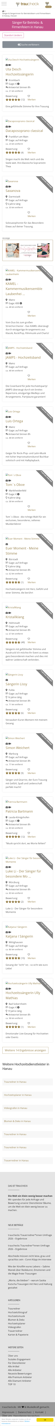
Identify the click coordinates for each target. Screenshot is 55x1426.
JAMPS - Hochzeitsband (23, 357)
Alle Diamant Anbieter (19, 1380)
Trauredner (14, 1308)
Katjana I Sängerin (19, 936)
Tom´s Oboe (15, 484)
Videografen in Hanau (15, 1108)
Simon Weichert (17, 748)
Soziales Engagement (19, 1359)
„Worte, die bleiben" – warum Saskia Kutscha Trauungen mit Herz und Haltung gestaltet (30, 1284)
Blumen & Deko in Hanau (17, 1121)
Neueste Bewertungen (20, 1373)
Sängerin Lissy (16, 684)
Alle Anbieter (15, 1370)
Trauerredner (15, 1330)
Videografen (14, 1327)
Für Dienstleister (17, 1363)
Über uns (13, 1355)
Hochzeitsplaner (16, 1323)
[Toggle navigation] (4, 3)
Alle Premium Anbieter (20, 1377)
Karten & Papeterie (18, 1334)
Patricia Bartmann (19, 811)
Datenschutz (24, 1412)
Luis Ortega (14, 421)
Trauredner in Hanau (15, 1081)
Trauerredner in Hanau (16, 1160)
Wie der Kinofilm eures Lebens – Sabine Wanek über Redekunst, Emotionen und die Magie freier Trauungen (29, 1270)
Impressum (8, 1412)
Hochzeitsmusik (16, 1316)
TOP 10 (12, 1384)
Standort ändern (13, 35)
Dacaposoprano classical (24, 131)
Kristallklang (15, 617)
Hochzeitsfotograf (17, 1312)
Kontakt (39, 1412)
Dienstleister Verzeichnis (26, 1415)
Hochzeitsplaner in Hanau (18, 1094)
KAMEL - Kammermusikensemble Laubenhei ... (24, 289)
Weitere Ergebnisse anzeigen (25, 1050)
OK (45, 1420)
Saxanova (13, 191)
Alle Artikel (13, 1366)
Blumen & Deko (16, 1319)
